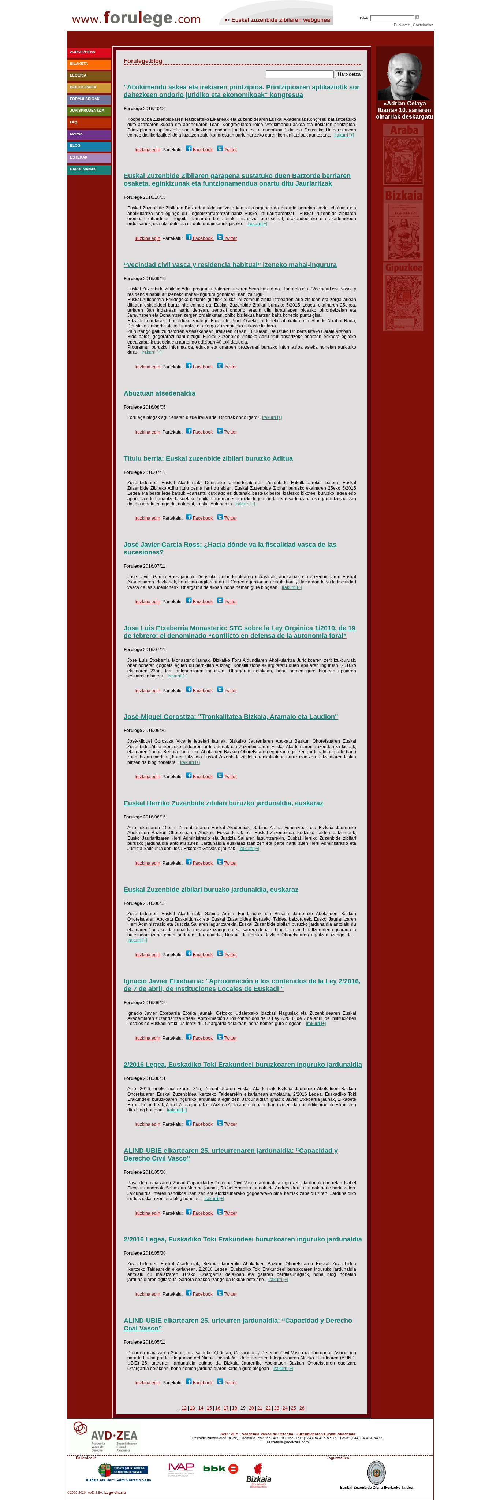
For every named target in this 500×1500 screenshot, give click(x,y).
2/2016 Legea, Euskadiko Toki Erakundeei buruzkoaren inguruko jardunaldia (243, 1064)
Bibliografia (83, 87)
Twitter (230, 149)
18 (234, 1408)
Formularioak (85, 99)
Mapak (76, 134)
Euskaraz (402, 25)
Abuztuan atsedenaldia (159, 393)
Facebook (203, 149)
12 (184, 1408)
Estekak (78, 157)
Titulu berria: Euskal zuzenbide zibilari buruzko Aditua (208, 458)
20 (251, 1408)
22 (268, 1408)
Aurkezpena (82, 52)
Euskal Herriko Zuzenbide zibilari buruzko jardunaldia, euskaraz (223, 803)
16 (217, 1408)
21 (259, 1408)
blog (75, 146)
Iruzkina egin (147, 149)
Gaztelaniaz (423, 25)
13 (192, 1408)
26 (302, 1408)
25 (293, 1408)
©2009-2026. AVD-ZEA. (85, 1493)
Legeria (78, 75)
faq (73, 122)
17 (226, 1408)
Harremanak (83, 169)
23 (276, 1408)
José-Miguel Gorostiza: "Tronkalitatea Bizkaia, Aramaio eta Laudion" (231, 716)
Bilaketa (79, 64)
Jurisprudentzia (87, 110)
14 (201, 1408)
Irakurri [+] (344, 135)
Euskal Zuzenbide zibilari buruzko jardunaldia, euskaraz (211, 889)
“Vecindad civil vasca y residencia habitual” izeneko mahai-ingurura (230, 264)
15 (209, 1408)
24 (285, 1408)
